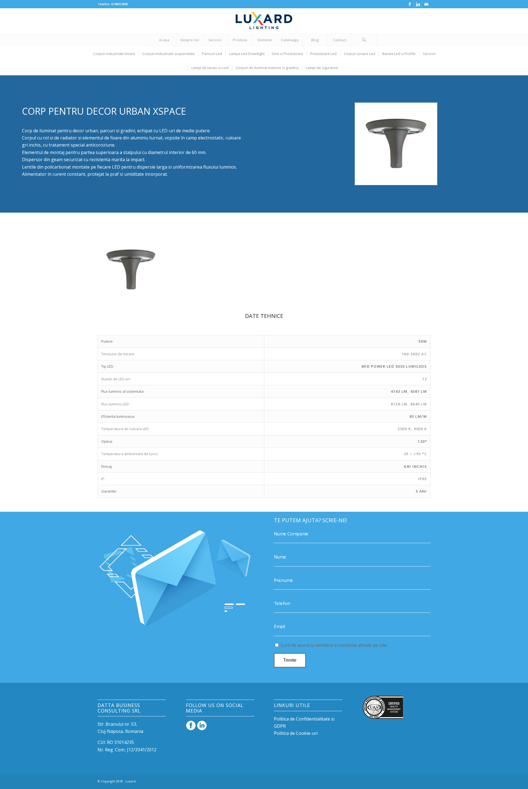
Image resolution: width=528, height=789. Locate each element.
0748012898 (119, 4)
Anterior (110, 270)
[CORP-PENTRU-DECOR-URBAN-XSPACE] (158, 297)
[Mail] (426, 4)
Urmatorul (418, 270)
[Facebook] (410, 4)
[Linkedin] (418, 4)
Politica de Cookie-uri (296, 733)
